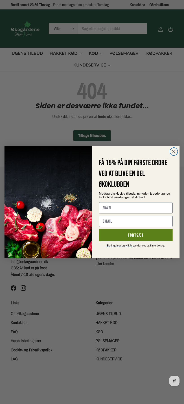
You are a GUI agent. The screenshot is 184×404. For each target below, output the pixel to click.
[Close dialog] (174, 151)
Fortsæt (136, 235)
